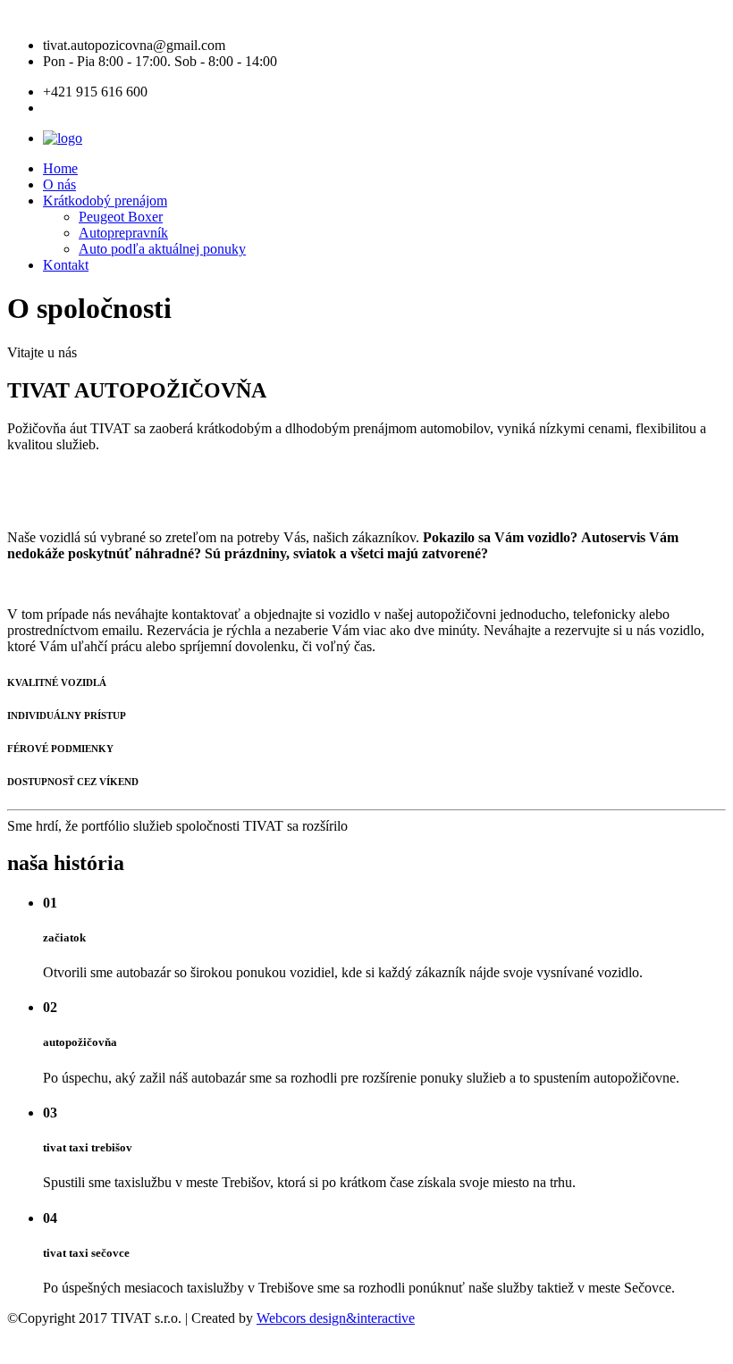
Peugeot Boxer (121, 216)
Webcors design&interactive (336, 1318)
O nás (59, 184)
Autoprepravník (123, 232)
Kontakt (65, 264)
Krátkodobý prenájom (105, 200)
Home (60, 168)
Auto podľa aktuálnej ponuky (162, 248)
